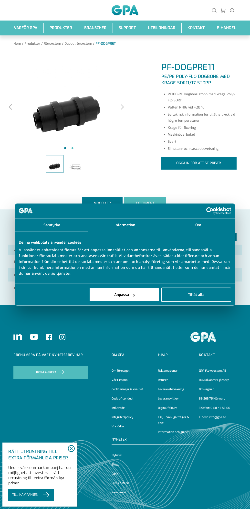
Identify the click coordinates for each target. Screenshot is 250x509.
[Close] (71, 449)
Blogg (115, 464)
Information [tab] (125, 224)
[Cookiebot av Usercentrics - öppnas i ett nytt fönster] (209, 210)
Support (127, 27)
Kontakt (196, 27)
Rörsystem (52, 43)
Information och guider (173, 432)
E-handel (226, 27)
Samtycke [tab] (51, 224)
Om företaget (120, 371)
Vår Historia (120, 380)
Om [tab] (198, 224)
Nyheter (117, 455)
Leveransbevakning (171, 389)
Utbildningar (161, 27)
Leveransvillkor (168, 399)
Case (115, 474)
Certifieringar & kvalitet (127, 389)
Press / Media (121, 483)
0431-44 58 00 (220, 408)
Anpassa (121, 294)
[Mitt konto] (232, 10)
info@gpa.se (217, 417)
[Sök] (214, 10)
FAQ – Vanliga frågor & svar (173, 419)
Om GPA (118, 355)
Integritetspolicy (122, 417)
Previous (10, 107)
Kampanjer (119, 492)
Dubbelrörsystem (78, 43)
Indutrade (118, 408)
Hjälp (163, 355)
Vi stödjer (118, 426)
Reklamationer (167, 371)
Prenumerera (46, 372)
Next (122, 107)
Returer (163, 380)
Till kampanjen (25, 494)
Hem (17, 43)
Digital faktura (167, 408)
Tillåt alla (196, 294)
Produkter (61, 27)
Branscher (95, 27)
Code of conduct (122, 399)
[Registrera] (223, 10)
